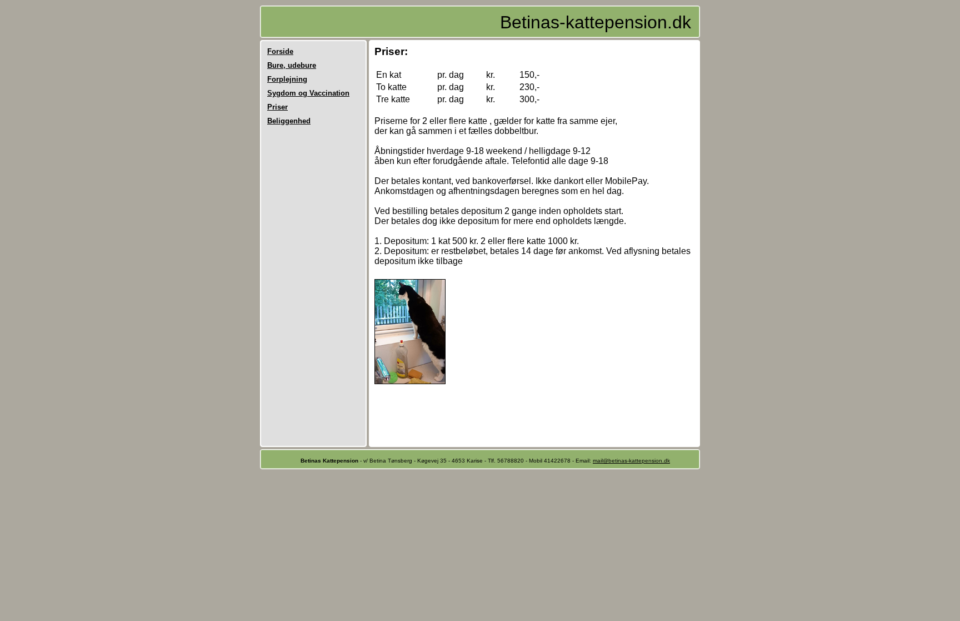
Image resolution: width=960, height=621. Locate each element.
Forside (280, 51)
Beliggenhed (289, 121)
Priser (277, 107)
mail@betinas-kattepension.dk (631, 461)
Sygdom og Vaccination (308, 93)
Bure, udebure (291, 65)
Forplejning (287, 79)
